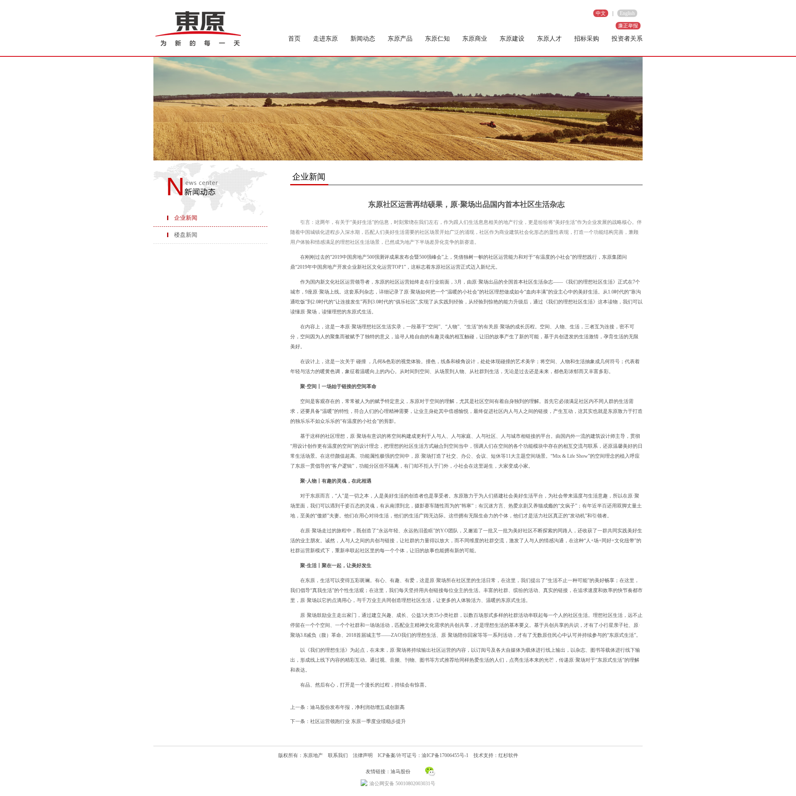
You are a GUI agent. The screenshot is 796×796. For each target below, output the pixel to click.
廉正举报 (628, 26)
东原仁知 (437, 38)
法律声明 (363, 755)
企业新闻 (185, 218)
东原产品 (400, 38)
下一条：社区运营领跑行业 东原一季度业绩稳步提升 (348, 721)
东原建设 (512, 38)
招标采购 (586, 38)
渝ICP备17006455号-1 (445, 755)
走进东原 (325, 38)
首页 (294, 38)
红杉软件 (508, 755)
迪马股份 (400, 771)
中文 (601, 13)
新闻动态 (362, 38)
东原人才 (549, 38)
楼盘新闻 (185, 235)
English (627, 13)
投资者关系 (627, 38)
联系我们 (338, 755)
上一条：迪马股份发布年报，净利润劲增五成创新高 (347, 707)
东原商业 (474, 38)
